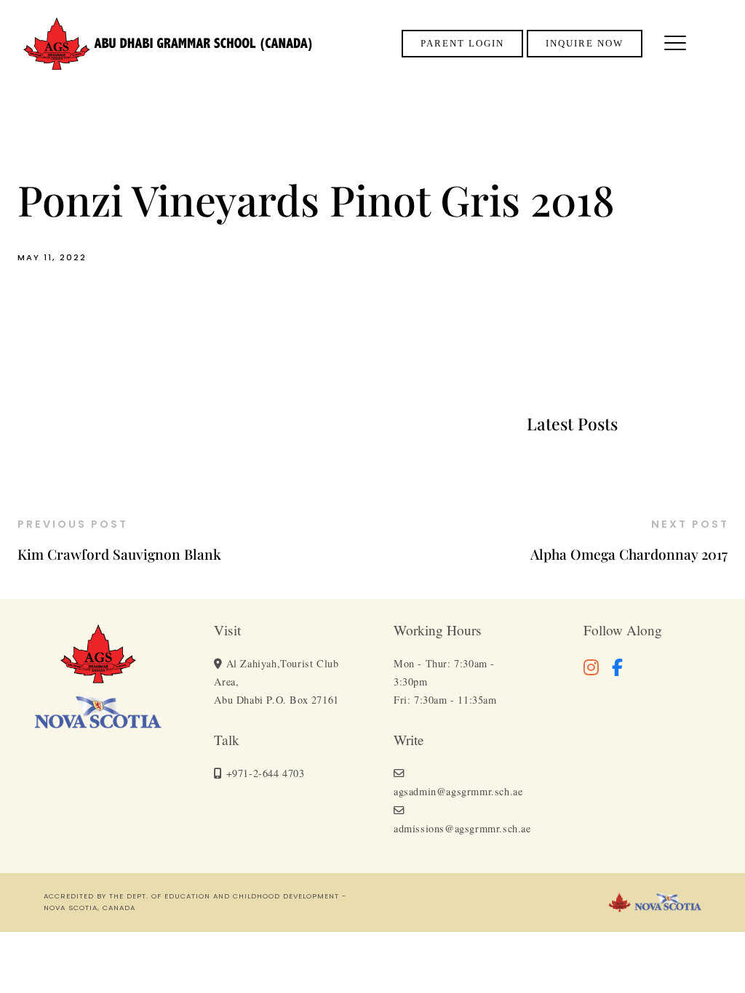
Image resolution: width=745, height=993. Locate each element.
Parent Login (462, 44)
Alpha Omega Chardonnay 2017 (629, 553)
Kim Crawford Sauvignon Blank (119, 553)
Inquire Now (585, 44)
